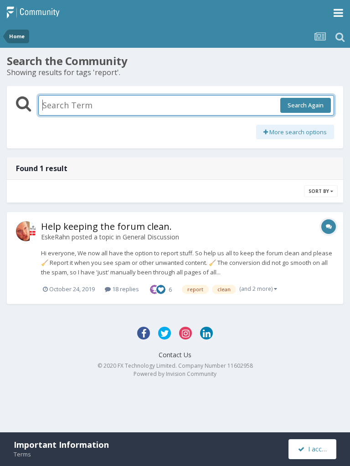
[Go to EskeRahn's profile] (26, 231)
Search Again (306, 105)
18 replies (125, 289)
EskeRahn (55, 237)
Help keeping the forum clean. (106, 226)
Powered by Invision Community (175, 374)
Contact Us (175, 354)
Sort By (319, 191)
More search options (297, 132)
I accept (317, 449)
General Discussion (151, 237)
